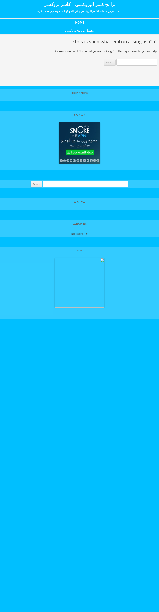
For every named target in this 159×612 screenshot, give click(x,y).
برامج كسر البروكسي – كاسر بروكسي (79, 4)
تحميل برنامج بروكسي (79, 30)
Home (79, 22)
